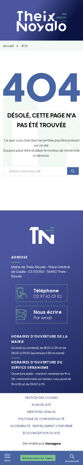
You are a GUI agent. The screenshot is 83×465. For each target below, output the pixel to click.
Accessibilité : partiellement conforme (41, 426)
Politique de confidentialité (41, 419)
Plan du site (41, 405)
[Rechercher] (73, 171)
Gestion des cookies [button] (41, 398)
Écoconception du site (41, 433)
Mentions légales (41, 412)
